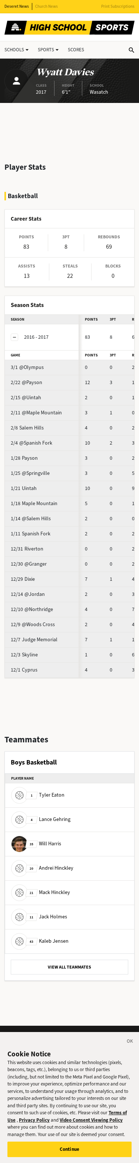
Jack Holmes (48, 916)
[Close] (130, 1042)
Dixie (23, 579)
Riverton (27, 548)
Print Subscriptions (118, 6)
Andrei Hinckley (51, 868)
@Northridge (32, 609)
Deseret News (16, 6)
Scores (76, 49)
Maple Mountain (34, 503)
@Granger (29, 563)
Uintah (24, 488)
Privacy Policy (34, 1120)
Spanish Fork (30, 533)
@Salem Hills (31, 518)
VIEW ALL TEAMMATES (69, 967)
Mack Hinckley (50, 892)
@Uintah (26, 397)
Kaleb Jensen (49, 941)
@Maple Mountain (36, 412)
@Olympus (27, 367)
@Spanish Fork (31, 442)
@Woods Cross (33, 624)
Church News (46, 6)
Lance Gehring (50, 819)
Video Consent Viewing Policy (91, 1120)
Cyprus (24, 669)
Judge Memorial (34, 639)
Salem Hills (27, 427)
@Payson (26, 382)
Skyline (24, 654)
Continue (69, 1149)
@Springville (30, 473)
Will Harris (45, 843)
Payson (24, 458)
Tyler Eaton (47, 794)
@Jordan (28, 594)
